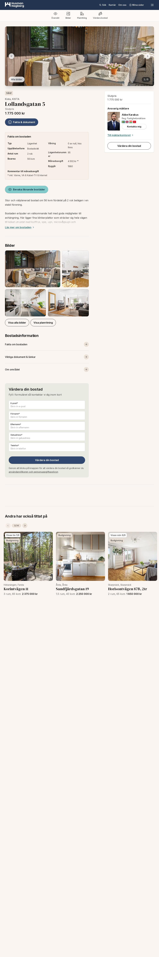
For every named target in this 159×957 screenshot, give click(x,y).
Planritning (82, 18)
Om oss (122, 5)
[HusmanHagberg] (14, 5)
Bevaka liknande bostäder (29, 189)
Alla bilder (16, 79)
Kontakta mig (134, 126)
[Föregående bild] (11, 56)
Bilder (68, 18)
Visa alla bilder (17, 322)
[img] (123, 122)
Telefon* (15, 445)
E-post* (14, 403)
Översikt (55, 18)
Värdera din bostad (47, 460)
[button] (47, 283)
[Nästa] (24, 525)
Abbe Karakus (130, 114)
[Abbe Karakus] (113, 121)
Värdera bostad (100, 18)
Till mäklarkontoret (119, 135)
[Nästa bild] (147, 56)
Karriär (112, 5)
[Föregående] (8, 525)
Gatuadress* (16, 435)
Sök (104, 5)
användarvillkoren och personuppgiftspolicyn (33, 472)
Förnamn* (15, 414)
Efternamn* (16, 424)
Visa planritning (43, 322)
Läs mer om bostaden (18, 227)
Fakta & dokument (24, 122)
